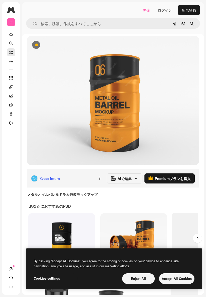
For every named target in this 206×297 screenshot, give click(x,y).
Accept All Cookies (177, 278)
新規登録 (189, 10)
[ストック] (11, 52)
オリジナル (61, 45)
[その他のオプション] (100, 178)
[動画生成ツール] (11, 105)
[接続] (11, 269)
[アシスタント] (11, 123)
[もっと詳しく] (11, 61)
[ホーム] (11, 34)
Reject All (138, 278)
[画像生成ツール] (11, 96)
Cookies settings (47, 278)
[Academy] (11, 278)
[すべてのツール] (11, 78)
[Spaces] (11, 87)
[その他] (11, 287)
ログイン (165, 10)
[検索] (11, 43)
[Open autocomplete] (33, 23)
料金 (146, 10)
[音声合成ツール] (11, 114)
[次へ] (197, 238)
